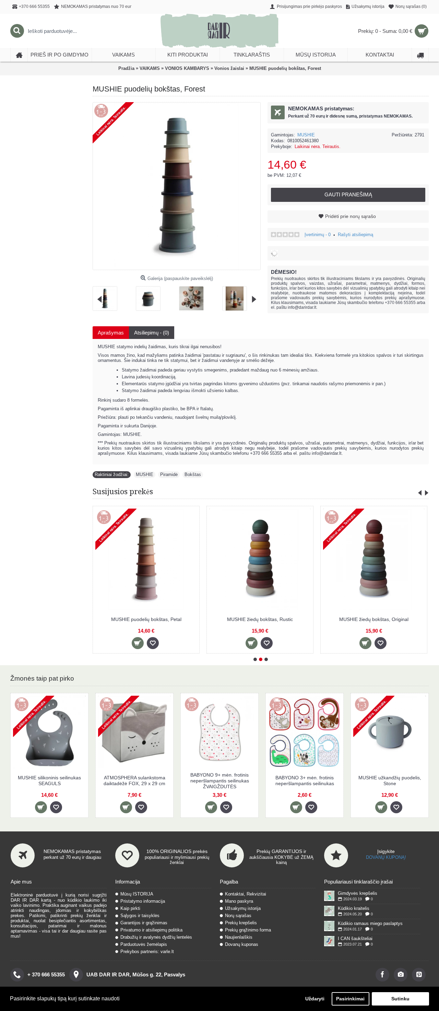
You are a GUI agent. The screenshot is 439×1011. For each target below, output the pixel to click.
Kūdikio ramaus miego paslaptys (370, 923)
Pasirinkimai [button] (350, 998)
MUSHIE (306, 134)
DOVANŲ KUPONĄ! (386, 857)
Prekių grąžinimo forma (248, 930)
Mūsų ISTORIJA (136, 894)
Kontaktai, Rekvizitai (245, 894)
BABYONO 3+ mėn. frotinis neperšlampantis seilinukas (304, 780)
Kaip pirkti (130, 908)
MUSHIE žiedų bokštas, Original (373, 619)
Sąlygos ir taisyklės (139, 915)
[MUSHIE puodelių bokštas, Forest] (107, 296)
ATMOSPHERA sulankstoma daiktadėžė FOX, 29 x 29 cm (134, 780)
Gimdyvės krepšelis (357, 893)
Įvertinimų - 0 (318, 234)
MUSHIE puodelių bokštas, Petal (146, 619)
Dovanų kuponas (241, 944)
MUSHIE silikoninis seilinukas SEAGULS (49, 780)
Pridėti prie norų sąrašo (350, 216)
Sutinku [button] (400, 998)
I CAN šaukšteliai (355, 938)
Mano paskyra (239, 901)
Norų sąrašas (238, 915)
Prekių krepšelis (241, 922)
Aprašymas (111, 333)
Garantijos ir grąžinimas (143, 922)
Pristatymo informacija (142, 901)
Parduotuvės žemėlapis (143, 944)
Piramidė (169, 474)
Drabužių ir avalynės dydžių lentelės (156, 937)
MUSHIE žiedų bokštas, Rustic (260, 619)
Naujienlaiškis (238, 937)
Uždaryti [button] (314, 998)
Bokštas (193, 474)
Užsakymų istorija (243, 908)
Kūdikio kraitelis (353, 908)
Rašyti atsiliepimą (355, 234)
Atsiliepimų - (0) (151, 333)
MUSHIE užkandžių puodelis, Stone (389, 780)
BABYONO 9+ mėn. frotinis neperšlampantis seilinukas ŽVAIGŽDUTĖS (219, 780)
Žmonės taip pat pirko (42, 678)
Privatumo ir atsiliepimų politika (151, 930)
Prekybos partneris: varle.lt (147, 951)
